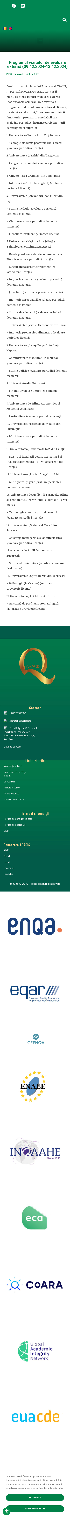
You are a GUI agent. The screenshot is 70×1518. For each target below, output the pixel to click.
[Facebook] (14, 6)
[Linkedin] (23, 6)
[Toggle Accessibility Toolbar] (6, 1511)
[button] (40, 41)
